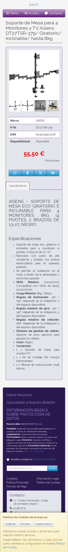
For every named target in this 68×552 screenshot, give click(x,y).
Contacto (55, 13)
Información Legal (48, 478)
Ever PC (34, 4)
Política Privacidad (18, 482)
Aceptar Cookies (43, 524)
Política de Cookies (48, 482)
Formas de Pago (17, 486)
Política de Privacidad (33, 451)
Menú (14, 13)
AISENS (40, 120)
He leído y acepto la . (33, 459)
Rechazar (25, 524)
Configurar (10, 524)
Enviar (52, 468)
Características (17, 185)
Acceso (33, 13)
